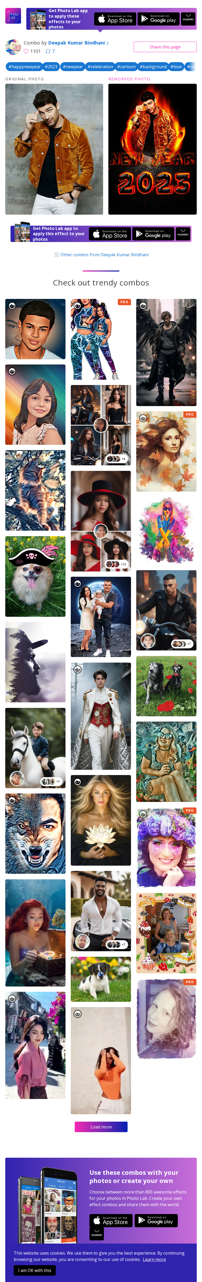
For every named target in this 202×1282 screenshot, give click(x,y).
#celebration (100, 67)
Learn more (154, 1259)
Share (165, 47)
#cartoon (126, 67)
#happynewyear (24, 67)
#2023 (51, 67)
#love (176, 67)
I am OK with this (34, 1270)
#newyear (73, 67)
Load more (101, 1127)
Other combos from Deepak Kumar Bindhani (103, 255)
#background (153, 67)
